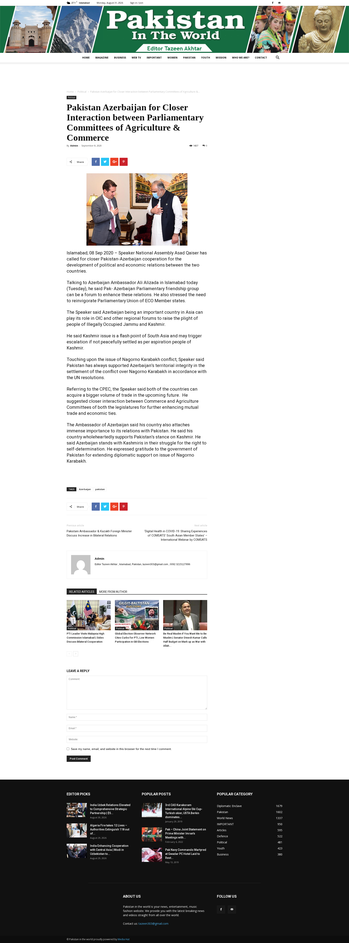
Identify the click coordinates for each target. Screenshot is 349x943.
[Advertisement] (174, 76)
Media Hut (123, 939)
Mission (221, 57)
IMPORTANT (154, 57)
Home (86, 57)
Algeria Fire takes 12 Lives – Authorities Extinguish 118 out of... (109, 829)
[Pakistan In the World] (174, 29)
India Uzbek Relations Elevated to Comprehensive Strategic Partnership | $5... (110, 809)
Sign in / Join (136, 2)
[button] (277, 58)
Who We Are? (240, 57)
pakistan (100, 489)
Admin (74, 145)
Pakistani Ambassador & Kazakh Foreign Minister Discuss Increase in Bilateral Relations (99, 533)
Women (172, 57)
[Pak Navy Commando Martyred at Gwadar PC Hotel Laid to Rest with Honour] (152, 855)
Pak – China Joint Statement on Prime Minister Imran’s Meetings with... (185, 833)
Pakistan (189, 57)
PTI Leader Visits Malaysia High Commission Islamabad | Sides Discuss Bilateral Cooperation (85, 637)
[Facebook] (273, 3)
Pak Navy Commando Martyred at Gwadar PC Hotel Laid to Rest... (185, 853)
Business (120, 57)
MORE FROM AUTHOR (113, 591)
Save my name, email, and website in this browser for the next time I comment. (121, 749)
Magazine (101, 57)
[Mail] (279, 3)
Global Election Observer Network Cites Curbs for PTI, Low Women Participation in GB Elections (135, 637)
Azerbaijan (85, 489)
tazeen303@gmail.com (153, 923)
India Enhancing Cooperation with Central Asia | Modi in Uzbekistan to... (109, 849)
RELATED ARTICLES (81, 591)
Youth (205, 57)
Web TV (136, 57)
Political (82, 91)
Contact (261, 57)
